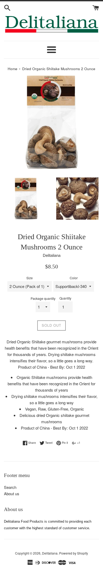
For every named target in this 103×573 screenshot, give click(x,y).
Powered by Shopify (73, 553)
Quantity (65, 298)
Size (29, 278)
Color (74, 278)
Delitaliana (50, 553)
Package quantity (43, 298)
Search (10, 487)
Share (31, 443)
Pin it (64, 443)
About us (11, 493)
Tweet (48, 443)
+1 (78, 443)
